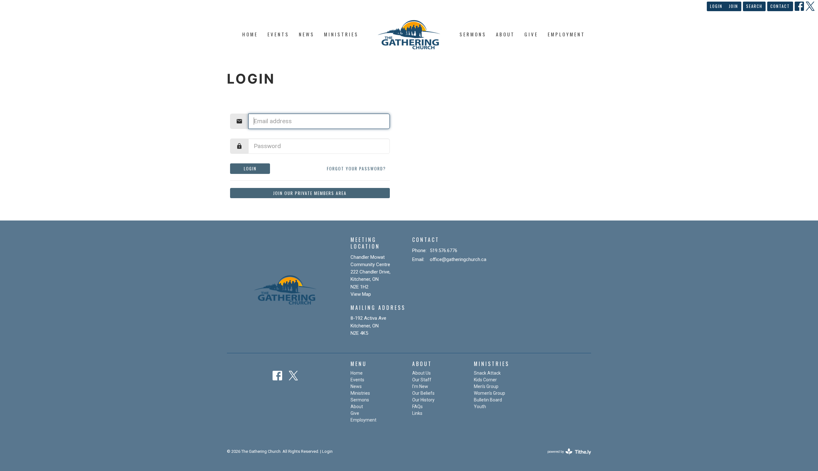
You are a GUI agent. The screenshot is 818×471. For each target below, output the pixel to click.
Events (278, 34)
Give (531, 34)
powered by (565, 457)
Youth (480, 406)
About (505, 34)
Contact (780, 6)
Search (754, 6)
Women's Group (489, 393)
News (306, 34)
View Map (361, 294)
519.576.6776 (443, 250)
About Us (421, 373)
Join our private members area (310, 193)
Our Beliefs (423, 393)
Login (716, 6)
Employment (566, 34)
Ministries (341, 34)
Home (250, 34)
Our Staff (421, 379)
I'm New (420, 386)
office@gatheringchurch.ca (458, 259)
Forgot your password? (356, 168)
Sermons (472, 34)
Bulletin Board (488, 399)
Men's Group (486, 386)
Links (417, 413)
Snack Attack (487, 373)
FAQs (417, 406)
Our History (423, 399)
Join (733, 6)
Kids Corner (485, 379)
